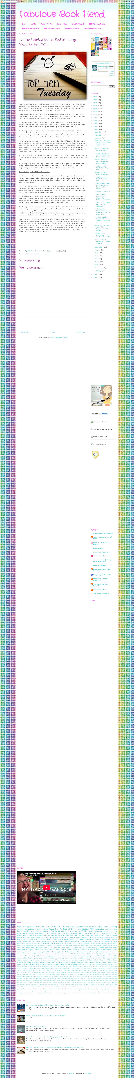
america (32, 966)
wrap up (73, 931)
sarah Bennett (48, 958)
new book (66, 933)
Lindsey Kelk (44, 939)
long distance (22, 987)
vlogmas (114, 993)
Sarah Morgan (40, 941)
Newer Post (25, 332)
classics (84, 978)
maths (73, 987)
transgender (65, 993)
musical (95, 987)
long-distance (39, 987)
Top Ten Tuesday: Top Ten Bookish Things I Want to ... (102, 219)
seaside (23, 972)
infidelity (34, 984)
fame (72, 968)
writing (81, 958)
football (101, 956)
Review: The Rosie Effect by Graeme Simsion (102, 241)
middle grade (22, 941)
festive (19, 982)
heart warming (70, 962)
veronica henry (95, 946)
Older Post (81, 332)
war (42, 950)
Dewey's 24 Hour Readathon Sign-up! (102, 178)
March (97, 265)
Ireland (57, 950)
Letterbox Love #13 (102, 191)
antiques (75, 976)
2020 (95, 115)
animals (38, 966)
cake (58, 978)
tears (107, 935)
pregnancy (38, 958)
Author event (56, 933)
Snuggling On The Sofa (102, 575)
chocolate (77, 978)
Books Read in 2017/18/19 (52, 28)
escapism (29, 946)
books (86, 966)
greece (79, 982)
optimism (45, 989)
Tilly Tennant (77, 943)
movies (47, 933)
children (64, 956)
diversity (81, 956)
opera (39, 989)
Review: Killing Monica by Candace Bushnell (102, 235)
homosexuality (101, 982)
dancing (73, 980)
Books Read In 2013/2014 (92, 28)
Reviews (114, 946)
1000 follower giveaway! (35, 1026)
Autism (70, 972)
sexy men (90, 991)
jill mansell (31, 954)
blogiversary (77, 960)
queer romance (112, 989)
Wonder (97, 974)
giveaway (113, 935)
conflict (29, 980)
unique (48, 972)
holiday (109, 956)
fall (68, 968)
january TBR (21, 970)
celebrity (21, 948)
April (97, 262)
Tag (75, 974)
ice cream (21, 954)
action (43, 960)
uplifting (74, 964)
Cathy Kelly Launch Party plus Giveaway (102, 204)
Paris (69, 950)
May (97, 259)
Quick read (95, 943)
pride (92, 989)
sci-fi (28, 964)
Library (49, 946)
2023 (95, 106)
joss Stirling (66, 984)
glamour (67, 982)
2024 (95, 103)
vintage (103, 993)
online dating (31, 989)
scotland (35, 964)
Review (21, 926)
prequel (86, 989)
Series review (78, 948)
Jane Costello (65, 943)
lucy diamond (90, 962)
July (97, 253)
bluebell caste (22, 978)
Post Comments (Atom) (59, 338)
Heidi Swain (69, 939)
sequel (78, 937)
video (53, 972)
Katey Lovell (101, 972)
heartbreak (91, 982)
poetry (77, 941)
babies (114, 939)
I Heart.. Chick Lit (101, 552)
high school (102, 968)
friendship (63, 931)
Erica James (85, 972)
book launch (90, 950)
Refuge (63, 974)
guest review (35, 926)
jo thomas (113, 954)
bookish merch (78, 966)
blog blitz (77, 952)
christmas (29, 929)
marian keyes (101, 962)
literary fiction (24, 952)
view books (111, 75)
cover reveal (39, 933)
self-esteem (54, 943)
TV (116, 964)
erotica (20, 962)
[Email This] (57, 251)
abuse (19, 966)
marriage (95, 939)
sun (31, 993)
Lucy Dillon (42, 974)
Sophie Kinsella (78, 950)
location (101, 984)
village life (95, 993)
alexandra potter (47, 976)
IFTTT (60, 926)
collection (91, 978)
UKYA (34, 935)
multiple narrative (63, 970)
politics (80, 989)
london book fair (111, 984)
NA (54, 946)
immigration (21, 984)
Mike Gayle (56, 952)
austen (84, 976)
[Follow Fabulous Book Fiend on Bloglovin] (100, 414)
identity (80, 962)
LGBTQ (19, 939)
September (99, 247)
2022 (95, 109)
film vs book (28, 982)
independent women (101, 954)
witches (74, 958)
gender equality (58, 982)
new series (46, 954)
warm (18, 995)
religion (45, 991)
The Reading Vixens (100, 590)
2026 (95, 97)
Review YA (111, 964)
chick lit (97, 933)
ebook (115, 960)
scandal (61, 991)
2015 (95, 129)
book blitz (87, 960)
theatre (45, 993)
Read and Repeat (99, 565)
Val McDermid (67, 952)
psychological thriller (78, 946)
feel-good (29, 950)
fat (96, 956)
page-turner (112, 962)
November (99, 135)
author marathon (105, 948)
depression (57, 968)
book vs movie (67, 966)
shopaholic (113, 991)
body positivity (55, 966)
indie (28, 984)
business (53, 978)
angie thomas (58, 976)
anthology (45, 966)
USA (93, 974)
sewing (84, 991)
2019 (95, 117)
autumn (90, 976)
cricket (54, 939)
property (103, 989)
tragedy (61, 958)
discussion (105, 952)
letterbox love (42, 937)
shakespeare (98, 991)
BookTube (48, 952)
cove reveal (61, 980)
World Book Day (105, 974)
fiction (83, 968)
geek (72, 941)
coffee (95, 960)
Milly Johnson (104, 941)
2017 (95, 123)
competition (113, 978)
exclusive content (104, 929)
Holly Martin (22, 960)
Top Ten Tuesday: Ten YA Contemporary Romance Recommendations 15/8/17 (54, 1047)
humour (25, 939)
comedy (19, 933)
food (71, 935)
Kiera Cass (110, 972)
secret (73, 991)
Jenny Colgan (93, 941)
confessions (21, 980)
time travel (65, 964)
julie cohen (42, 970)
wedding (84, 941)
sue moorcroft (39, 946)
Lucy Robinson (34, 960)
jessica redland (50, 948)
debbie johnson (106, 943)
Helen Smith (97, 548)
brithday (39, 978)
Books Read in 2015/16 (72, 28)
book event (86, 952)
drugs (102, 980)
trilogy (41, 952)
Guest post (21, 935)
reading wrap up (110, 937)
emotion (99, 950)
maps (69, 987)
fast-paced (113, 980)
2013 (95, 277)
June (97, 256)
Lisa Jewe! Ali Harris (29, 974)
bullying (46, 978)
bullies (57, 956)
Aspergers (64, 972)
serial (101, 935)
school (53, 954)
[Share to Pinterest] (65, 251)
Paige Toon (86, 937)
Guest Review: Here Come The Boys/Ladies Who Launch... (102, 227)
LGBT (71, 954)
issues (114, 950)
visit (109, 993)
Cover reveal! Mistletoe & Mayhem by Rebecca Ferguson (102, 197)
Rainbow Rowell (55, 974)
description (95, 980)
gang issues (47, 982)
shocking (106, 991)
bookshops (32, 978)
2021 (95, 112)
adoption (29, 976)
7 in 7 (58, 972)
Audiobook (98, 931)
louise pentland (54, 987)
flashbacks (38, 982)
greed (84, 982)
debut (25, 933)
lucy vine (64, 987)
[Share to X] (61, 251)
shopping (20, 993)
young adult (48, 950)
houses (114, 982)
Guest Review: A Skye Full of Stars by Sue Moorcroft (47, 1005)
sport (80, 933)
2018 (95, 121)
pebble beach (61, 989)
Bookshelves (105, 958)
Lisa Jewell (79, 939)
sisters (43, 964)
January (98, 271)
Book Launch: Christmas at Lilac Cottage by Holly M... (102, 211)
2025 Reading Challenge (103, 63)
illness (114, 968)
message (85, 987)
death (60, 935)
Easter (77, 972)
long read (31, 987)
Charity (114, 958)
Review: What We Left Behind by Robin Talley (101, 161)
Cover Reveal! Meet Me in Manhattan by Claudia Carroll (102, 186)
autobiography (52, 941)
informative (43, 984)
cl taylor (96, 952)
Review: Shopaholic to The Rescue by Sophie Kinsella (102, 155)
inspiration (52, 984)
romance (39, 929)
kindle (81, 984)
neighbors (102, 987)
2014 (95, 274)
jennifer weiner (31, 970)
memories (79, 987)
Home (23, 24)
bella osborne (97, 937)
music (39, 954)
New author (21, 937)
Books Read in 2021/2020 (30, 28)
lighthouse (93, 984)
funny (90, 933)
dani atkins (81, 980)
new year (109, 987)
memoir (72, 937)
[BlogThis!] (59, 251)
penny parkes (71, 989)
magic (61, 941)
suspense (20, 956)
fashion (77, 968)
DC (74, 972)
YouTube (33, 24)
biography (50, 960)
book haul (31, 937)
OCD (48, 974)
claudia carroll (22, 968)
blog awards (107, 976)
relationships (105, 939)
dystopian (90, 956)
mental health (62, 946)
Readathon (53, 929)
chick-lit (113, 933)
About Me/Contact (78, 24)
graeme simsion (91, 968)
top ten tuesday (32, 254)
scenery (67, 991)
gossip (74, 982)
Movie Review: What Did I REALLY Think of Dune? (45, 1016)
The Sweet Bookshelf (101, 594)
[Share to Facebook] (63, 251)
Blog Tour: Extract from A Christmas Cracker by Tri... (102, 143)
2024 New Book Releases (97, 24)
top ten (31, 941)
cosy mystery (47, 980)
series (27, 931)
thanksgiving (37, 993)
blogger (114, 976)
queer (85, 970)
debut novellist (105, 960)
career (102, 966)
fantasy (67, 941)
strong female (54, 937)
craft (68, 980)
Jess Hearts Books (100, 556)
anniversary (68, 976)
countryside (49, 968)
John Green (83, 964)
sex (75, 935)
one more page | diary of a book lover (102, 560)
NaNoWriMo (77, 954)
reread (105, 970)
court (54, 980)
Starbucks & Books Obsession (100, 579)
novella (74, 933)
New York (94, 935)
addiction (40, 956)
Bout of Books (70, 929)
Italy (63, 950)
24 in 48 (96, 958)
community (32, 968)
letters (86, 984)
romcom (60, 939)
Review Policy (62, 24)
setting (78, 991)
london (36, 950)
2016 (95, 126)
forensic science (31, 962)
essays (64, 968)
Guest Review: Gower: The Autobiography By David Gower (48, 1037)
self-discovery (86, 931)
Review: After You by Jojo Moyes (102, 149)
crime (85, 933)
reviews (110, 970)
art (80, 976)
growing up (60, 962)
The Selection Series (84, 974)
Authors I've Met (46, 24)
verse (85, 993)
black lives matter (63, 960)
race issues (92, 970)
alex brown (36, 976)
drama (31, 933)
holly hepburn (43, 943)
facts (106, 980)
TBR (91, 929)
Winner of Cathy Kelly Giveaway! (102, 173)
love (46, 929)
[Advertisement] (103, 348)
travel (29, 935)
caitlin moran (94, 966)
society (26, 993)
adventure (25, 966)
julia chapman (27, 958)
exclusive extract (40, 931)
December (99, 132)
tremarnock (73, 993)
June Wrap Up (30, 956)
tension (56, 964)
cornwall (87, 943)
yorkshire (88, 958)
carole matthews (111, 966)
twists (80, 993)
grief (53, 962)
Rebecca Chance (101, 964)
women (88, 935)
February (99, 268)
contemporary (37, 980)
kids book (74, 984)
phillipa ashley (64, 948)
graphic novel (44, 962)
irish (58, 984)
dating (88, 980)
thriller (81, 935)
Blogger (88, 1074)
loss (46, 987)
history (105, 933)
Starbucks (69, 974)
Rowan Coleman (87, 954)
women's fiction (43, 935)
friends (66, 935)
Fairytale (93, 972)
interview (107, 950)
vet (89, 993)
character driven (67, 978)
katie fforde (51, 970)
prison (97, 989)
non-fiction (83, 929)
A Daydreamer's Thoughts (103, 533)
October (98, 138)
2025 (95, 100)
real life (21, 964)
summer (34, 952)
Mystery (54, 935)
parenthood (52, 989)
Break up (106, 946)
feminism (113, 952)
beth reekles (97, 976)
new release (90, 927)
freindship (65, 937)
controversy (40, 968)
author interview (110, 931)
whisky (23, 995)
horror (108, 968)
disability (72, 956)
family (54, 931)
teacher (50, 964)
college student (102, 978)
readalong (29, 991)
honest (109, 982)
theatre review (54, 993)
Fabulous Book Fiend (62, 14)
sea (56, 958)
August (98, 250)
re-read (99, 970)
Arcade (88, 939)
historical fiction (34, 948)
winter (28, 995)
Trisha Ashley (91, 948)
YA (61, 929)
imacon (71, 1074)
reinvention (38, 991)
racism (19, 991)
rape (23, 991)
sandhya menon (54, 991)
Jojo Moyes (91, 964)
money (90, 987)
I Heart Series (63, 954)
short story (33, 939)
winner (67, 958)
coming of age (31, 943)
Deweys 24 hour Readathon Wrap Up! (101, 167)
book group (49, 956)
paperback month (76, 970)
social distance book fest (36, 972)
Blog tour (103, 927)
